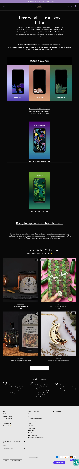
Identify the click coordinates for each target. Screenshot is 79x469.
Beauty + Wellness (7, 418)
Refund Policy (31, 430)
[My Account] (72, 6)
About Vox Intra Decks (34, 411)
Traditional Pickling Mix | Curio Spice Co (21, 360)
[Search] (69, 6)
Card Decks (6, 414)
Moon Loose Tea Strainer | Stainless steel (58, 360)
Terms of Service (32, 435)
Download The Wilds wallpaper (39, 211)
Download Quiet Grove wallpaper (39, 113)
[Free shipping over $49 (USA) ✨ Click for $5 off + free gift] (39, 1)
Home (4, 421)
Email (4, 445)
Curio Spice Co (20, 304)
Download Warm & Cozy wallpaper (39, 111)
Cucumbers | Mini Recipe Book (58, 306)
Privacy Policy (31, 428)
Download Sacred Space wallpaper (39, 109)
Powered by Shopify (33, 457)
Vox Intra (58, 358)
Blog (29, 416)
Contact (30, 423)
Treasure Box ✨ (7, 426)
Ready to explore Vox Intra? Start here (39, 223)
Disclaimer (31, 432)
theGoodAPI (45, 385)
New (4, 411)
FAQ (29, 414)
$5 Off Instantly (32, 421)
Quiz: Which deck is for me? (35, 418)
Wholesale (30, 425)
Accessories (6, 423)
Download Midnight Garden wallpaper (39, 161)
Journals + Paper (7, 416)
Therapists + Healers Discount (35, 437)
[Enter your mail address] (24, 449)
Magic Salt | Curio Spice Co (21, 306)
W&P (58, 304)
